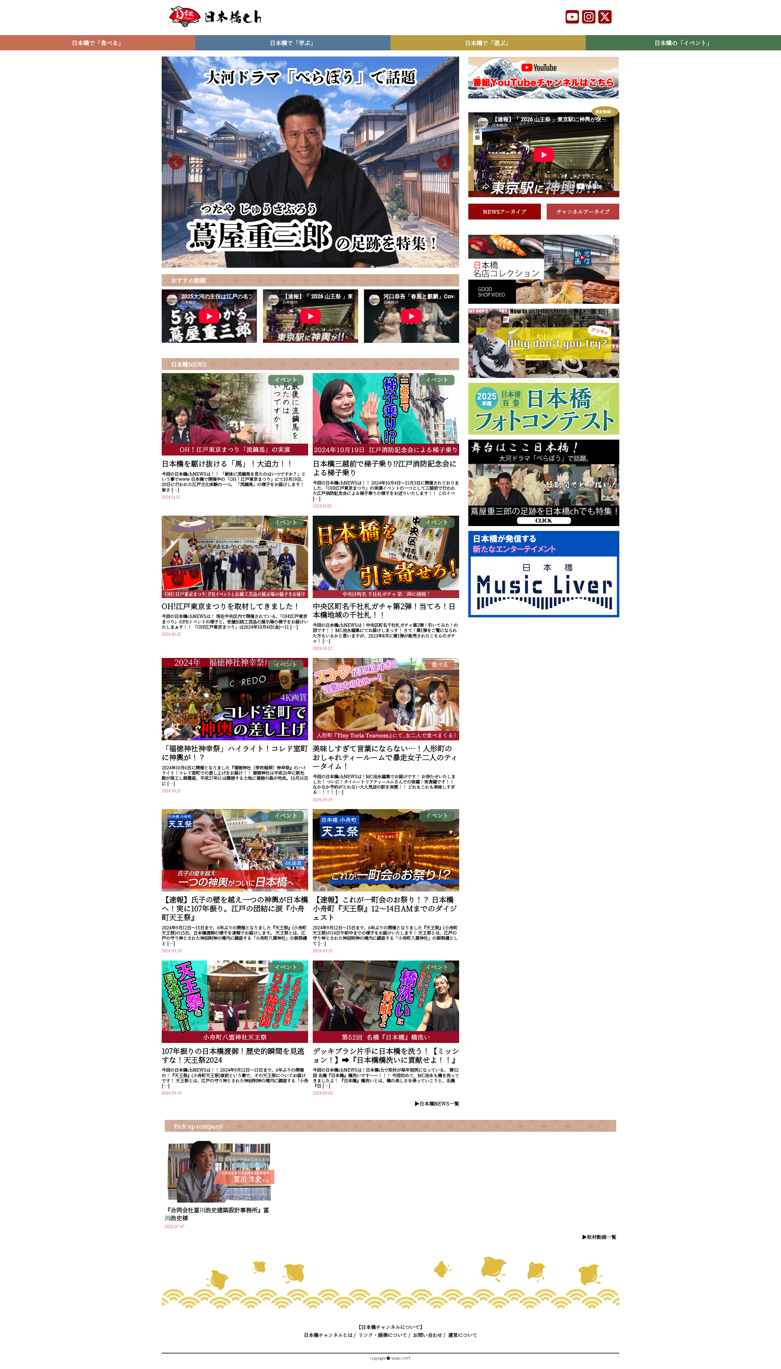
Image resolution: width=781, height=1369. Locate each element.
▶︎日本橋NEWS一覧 (437, 1103)
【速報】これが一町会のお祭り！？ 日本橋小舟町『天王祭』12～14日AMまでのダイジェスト (385, 908)
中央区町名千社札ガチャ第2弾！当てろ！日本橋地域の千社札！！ (384, 610)
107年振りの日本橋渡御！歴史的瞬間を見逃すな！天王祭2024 (233, 1055)
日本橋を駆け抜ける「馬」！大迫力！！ (227, 463)
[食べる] (386, 738)
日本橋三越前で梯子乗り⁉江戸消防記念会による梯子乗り (385, 468)
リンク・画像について (382, 1334)
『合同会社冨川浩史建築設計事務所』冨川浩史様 (217, 1214)
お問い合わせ (427, 1334)
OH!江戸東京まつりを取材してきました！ (231, 606)
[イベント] (235, 453)
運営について (462, 1334)
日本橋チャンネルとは (328, 1334)
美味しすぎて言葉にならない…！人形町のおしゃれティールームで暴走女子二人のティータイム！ (385, 757)
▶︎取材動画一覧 (599, 1236)
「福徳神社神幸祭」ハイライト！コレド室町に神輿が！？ (235, 752)
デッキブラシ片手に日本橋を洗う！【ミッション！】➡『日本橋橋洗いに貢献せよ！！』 (386, 1055)
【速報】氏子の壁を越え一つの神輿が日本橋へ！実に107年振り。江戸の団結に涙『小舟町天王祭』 (235, 908)
